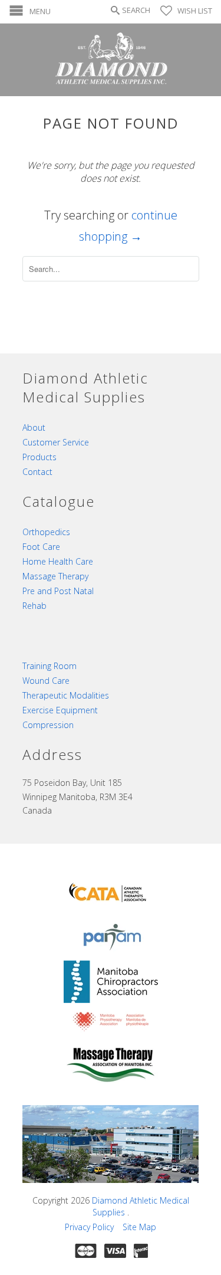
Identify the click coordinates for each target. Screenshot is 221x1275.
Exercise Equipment (60, 710)
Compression (48, 724)
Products (39, 457)
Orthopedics (46, 531)
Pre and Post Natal (58, 590)
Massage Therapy (55, 576)
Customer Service (55, 442)
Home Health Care (57, 561)
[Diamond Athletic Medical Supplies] (111, 59)
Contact (37, 471)
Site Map (139, 1227)
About (33, 427)
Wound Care (46, 680)
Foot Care (41, 546)
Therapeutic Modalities (65, 695)
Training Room (49, 665)
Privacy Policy (89, 1227)
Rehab (34, 605)
